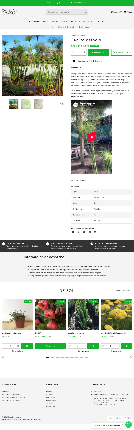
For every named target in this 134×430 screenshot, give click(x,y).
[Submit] (85, 12)
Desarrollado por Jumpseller (31, 419)
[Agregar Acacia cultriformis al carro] (93, 346)
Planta (53, 27)
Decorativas (71, 27)
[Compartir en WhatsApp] (84, 232)
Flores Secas (51, 400)
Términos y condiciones (11, 394)
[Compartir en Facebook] (73, 232)
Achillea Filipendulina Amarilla (113, 333)
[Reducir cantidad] (73, 52)
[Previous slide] (3, 104)
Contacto (5, 391)
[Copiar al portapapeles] (95, 232)
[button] (100, 21)
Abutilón (38, 333)
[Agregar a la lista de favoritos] (5, 315)
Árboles (49, 394)
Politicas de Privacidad (11, 400)
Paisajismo (50, 407)
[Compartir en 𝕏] (79, 232)
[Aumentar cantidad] (84, 52)
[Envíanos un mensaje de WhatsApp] (128, 424)
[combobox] (67, 12)
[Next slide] (61, 104)
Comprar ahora (17, 351)
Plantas (61, 27)
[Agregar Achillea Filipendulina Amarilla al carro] (126, 346)
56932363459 (98, 391)
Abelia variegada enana (11, 333)
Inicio (46, 27)
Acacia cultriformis (76, 333)
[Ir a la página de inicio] (9, 12)
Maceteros (50, 397)
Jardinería (50, 403)
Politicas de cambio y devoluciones (15, 397)
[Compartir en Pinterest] (90, 232)
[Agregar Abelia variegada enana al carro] (27, 346)
